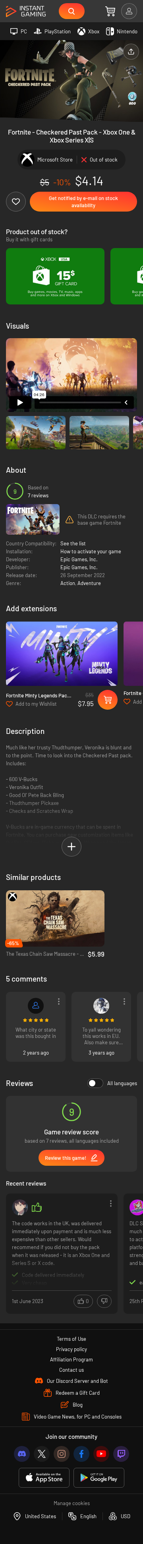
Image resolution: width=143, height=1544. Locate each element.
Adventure (89, 583)
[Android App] (98, 1478)
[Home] (26, 11)
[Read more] (62, 1252)
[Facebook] (81, 1454)
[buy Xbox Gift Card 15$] (55, 276)
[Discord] (22, 1454)
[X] (42, 1454)
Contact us (71, 1370)
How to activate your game (90, 551)
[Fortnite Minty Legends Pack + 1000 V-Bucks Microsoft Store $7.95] (62, 653)
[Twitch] (121, 1454)
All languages (122, 1083)
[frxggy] (101, 1006)
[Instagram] (62, 1454)
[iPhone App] (44, 1478)
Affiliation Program (71, 1359)
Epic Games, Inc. (79, 559)
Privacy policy (71, 1349)
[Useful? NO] (104, 1301)
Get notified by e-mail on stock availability (83, 201)
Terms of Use (71, 1339)
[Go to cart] (110, 11)
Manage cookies (72, 1503)
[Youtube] (101, 1454)
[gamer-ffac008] (36, 1006)
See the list (73, 543)
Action (67, 583)
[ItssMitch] (20, 1207)
